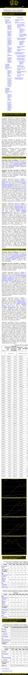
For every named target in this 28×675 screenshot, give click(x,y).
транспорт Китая (21, 301)
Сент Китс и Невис (4, 580)
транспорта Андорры (11, 258)
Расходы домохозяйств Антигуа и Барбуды (22, 30)
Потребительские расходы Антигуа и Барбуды (21, 25)
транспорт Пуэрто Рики (18, 188)
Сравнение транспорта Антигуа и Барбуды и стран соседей (8, 66)
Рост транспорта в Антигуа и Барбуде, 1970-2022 (9, 49)
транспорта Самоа (17, 164)
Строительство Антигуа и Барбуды (21, 66)
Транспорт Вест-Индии (17, 10)
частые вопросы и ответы (7, 670)
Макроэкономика (7, 9)
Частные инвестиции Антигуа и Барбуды (21, 39)
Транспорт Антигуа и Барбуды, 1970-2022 (8, 21)
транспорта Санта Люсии (17, 256)
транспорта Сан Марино (20, 162)
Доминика (4, 584)
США (4, 629)
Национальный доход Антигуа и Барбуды (19, 78)
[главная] (14, 5)
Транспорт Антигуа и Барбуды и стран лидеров (9, 97)
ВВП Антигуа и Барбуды (20, 22)
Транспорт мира (20, 9)
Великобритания (6, 639)
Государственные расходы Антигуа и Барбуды (22, 35)
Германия (5, 636)
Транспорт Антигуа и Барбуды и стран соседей (9, 73)
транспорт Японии (18, 207)
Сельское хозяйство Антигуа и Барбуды (21, 56)
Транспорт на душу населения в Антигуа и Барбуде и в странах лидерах (9, 106)
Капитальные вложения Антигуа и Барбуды (22, 43)
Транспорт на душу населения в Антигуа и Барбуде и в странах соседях (9, 82)
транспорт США (19, 206)
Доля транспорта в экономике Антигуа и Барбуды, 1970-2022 (9, 58)
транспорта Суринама (14, 257)
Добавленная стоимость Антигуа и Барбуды (20, 53)
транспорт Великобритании (9, 307)
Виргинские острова (5, 575)
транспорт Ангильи (7, 185)
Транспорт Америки (8, 10)
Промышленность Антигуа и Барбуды (21, 59)
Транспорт (13, 9)
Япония (5, 633)
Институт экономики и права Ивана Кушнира (12, 674)
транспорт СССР (19, 208)
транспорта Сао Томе (14, 165)
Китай (5, 631)
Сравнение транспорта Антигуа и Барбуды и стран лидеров (8, 90)
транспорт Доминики (7, 186)
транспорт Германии (21, 209)
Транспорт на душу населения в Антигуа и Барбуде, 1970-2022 (9, 40)
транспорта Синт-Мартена (19, 254)
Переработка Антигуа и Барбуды (22, 62)
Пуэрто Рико (4, 567)
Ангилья (5, 586)
